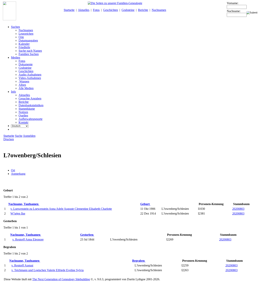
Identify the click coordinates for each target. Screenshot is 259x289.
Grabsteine (128, 10)
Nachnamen (159, 10)
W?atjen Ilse (17, 213)
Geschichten (110, 10)
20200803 (238, 208)
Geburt (145, 204)
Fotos (96, 10)
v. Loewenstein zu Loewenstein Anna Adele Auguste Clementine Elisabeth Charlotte (61, 208)
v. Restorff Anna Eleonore (28, 239)
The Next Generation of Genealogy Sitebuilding (61, 279)
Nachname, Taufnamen (23, 204)
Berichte (143, 10)
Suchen (15, 26)
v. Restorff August (22, 265)
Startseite (69, 10)
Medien (15, 57)
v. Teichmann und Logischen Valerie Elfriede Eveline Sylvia (47, 270)
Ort (13, 170)
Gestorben (87, 234)
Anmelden (29, 135)
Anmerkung (18, 173)
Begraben (138, 260)
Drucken (8, 139)
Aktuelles (83, 10)
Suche (18, 135)
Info (13, 91)
